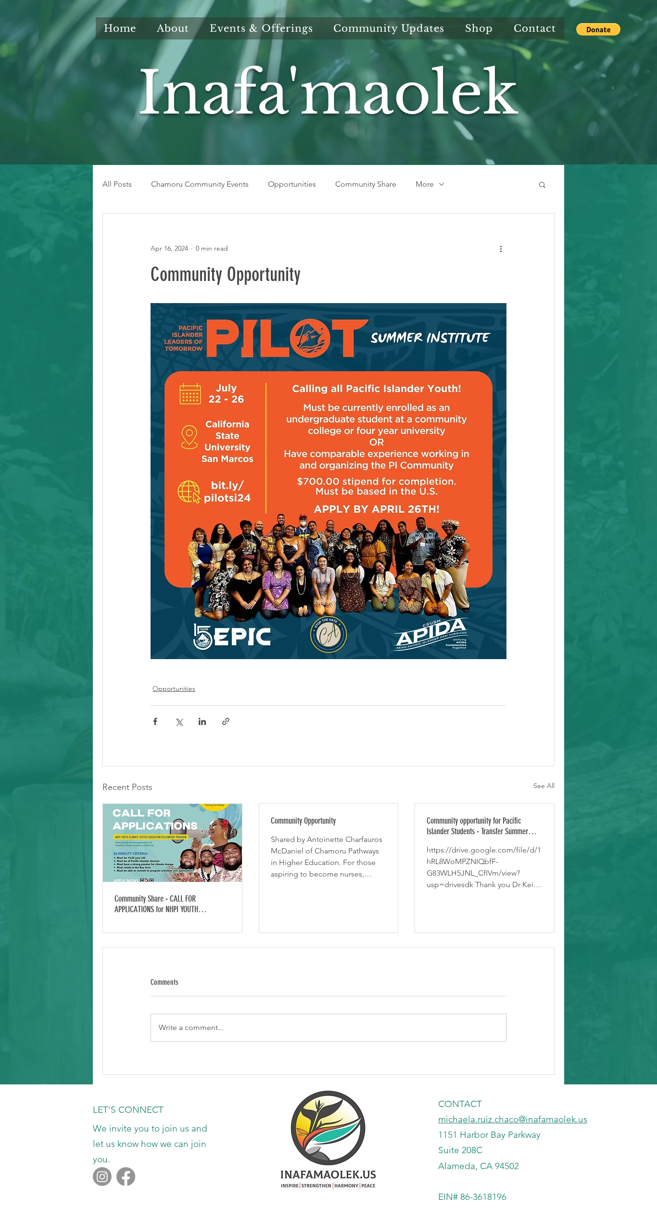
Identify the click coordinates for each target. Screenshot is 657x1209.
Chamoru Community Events (200, 184)
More (425, 184)
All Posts (117, 184)
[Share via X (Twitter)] (178, 721)
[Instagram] (102, 1176)
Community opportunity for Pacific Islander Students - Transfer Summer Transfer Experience (477, 826)
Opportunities (292, 184)
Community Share (365, 184)
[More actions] (500, 248)
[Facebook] (125, 1176)
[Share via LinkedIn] (202, 721)
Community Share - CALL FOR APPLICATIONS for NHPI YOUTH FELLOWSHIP (156, 904)
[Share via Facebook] (155, 721)
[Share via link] (225, 721)
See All (544, 785)
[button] (598, 29)
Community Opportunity (303, 820)
